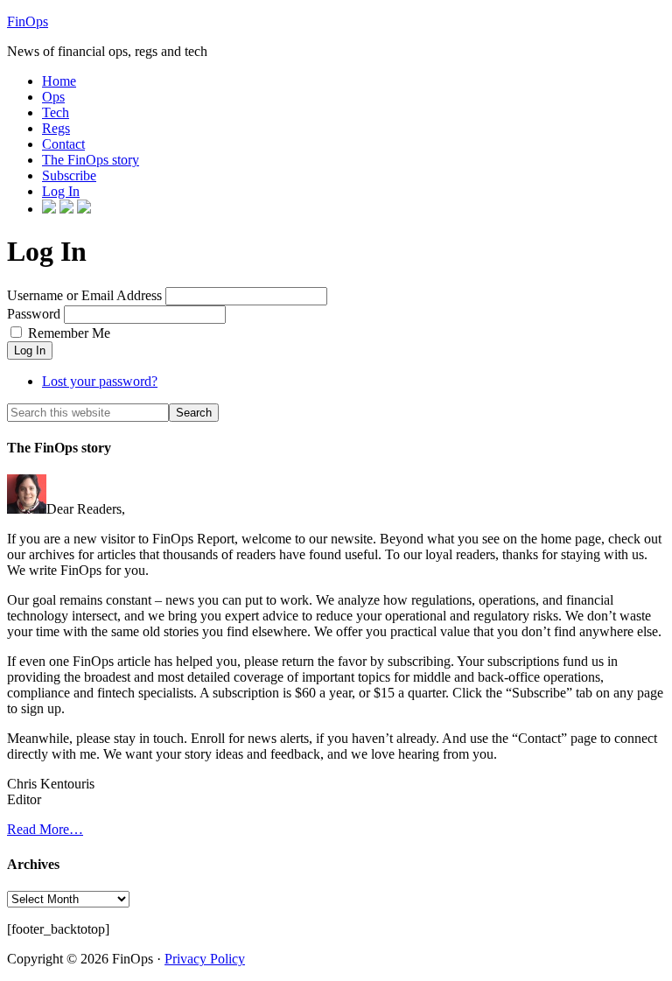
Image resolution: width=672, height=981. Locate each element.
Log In (30, 350)
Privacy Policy (204, 958)
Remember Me (69, 333)
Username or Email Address (84, 295)
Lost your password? (100, 381)
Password (33, 313)
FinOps (27, 21)
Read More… (45, 829)
